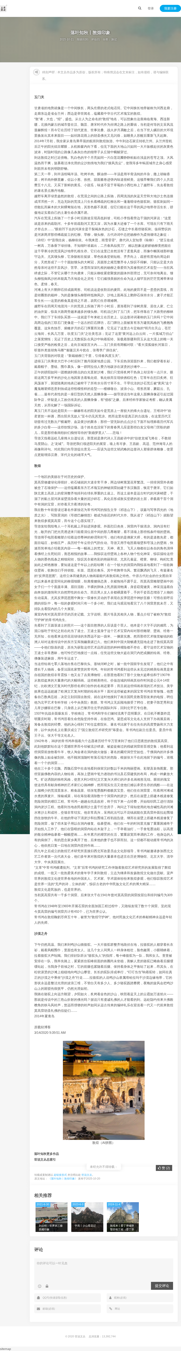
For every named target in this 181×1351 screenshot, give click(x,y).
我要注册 (170, 8)
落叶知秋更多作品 (46, 1154)
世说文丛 (86, 1174)
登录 (151, 8)
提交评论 (162, 1286)
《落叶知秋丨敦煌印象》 (62, 1178)
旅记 (114, 39)
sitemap (5, 1349)
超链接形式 (60, 1174)
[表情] (39, 1286)
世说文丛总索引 (45, 1159)
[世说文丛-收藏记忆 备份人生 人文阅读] (3, 8)
